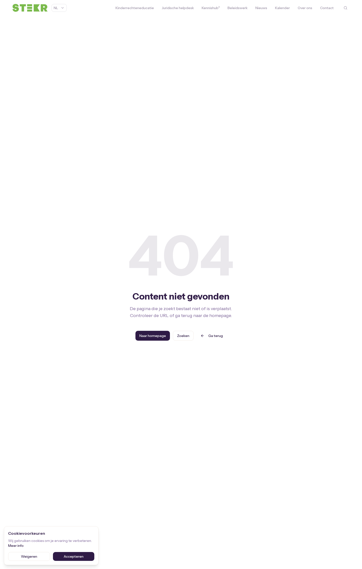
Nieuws (261, 8)
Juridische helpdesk (178, 8)
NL (56, 8)
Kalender (282, 8)
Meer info (16, 545)
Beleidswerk (237, 8)
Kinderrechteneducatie (134, 8)
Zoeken (183, 336)
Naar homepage (152, 336)
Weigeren (29, 556)
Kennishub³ (211, 8)
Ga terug (215, 336)
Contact (327, 8)
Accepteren (73, 556)
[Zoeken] (345, 8)
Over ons (305, 8)
